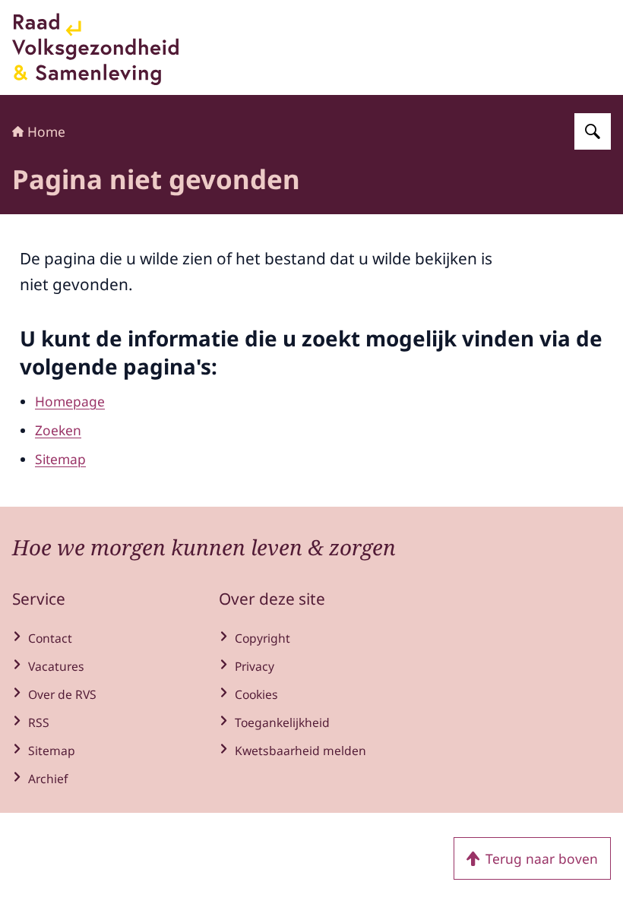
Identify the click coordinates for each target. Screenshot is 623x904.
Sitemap (60, 459)
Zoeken (58, 430)
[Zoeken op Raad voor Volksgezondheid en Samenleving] (592, 131)
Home (46, 131)
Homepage (70, 401)
